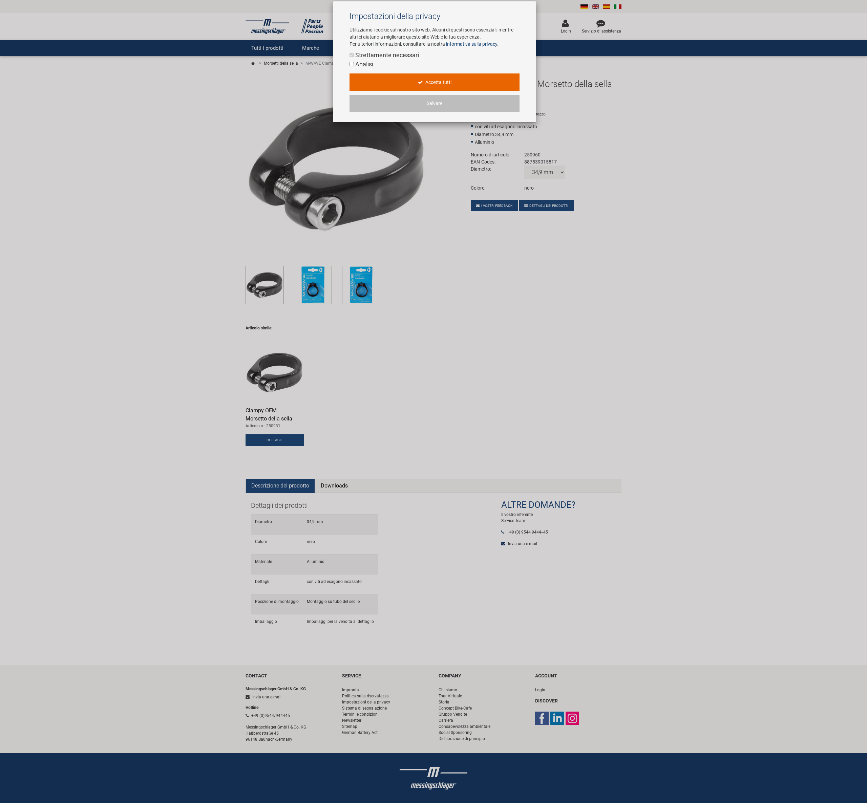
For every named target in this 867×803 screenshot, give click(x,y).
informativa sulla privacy (471, 44)
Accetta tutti (437, 82)
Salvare (434, 103)
